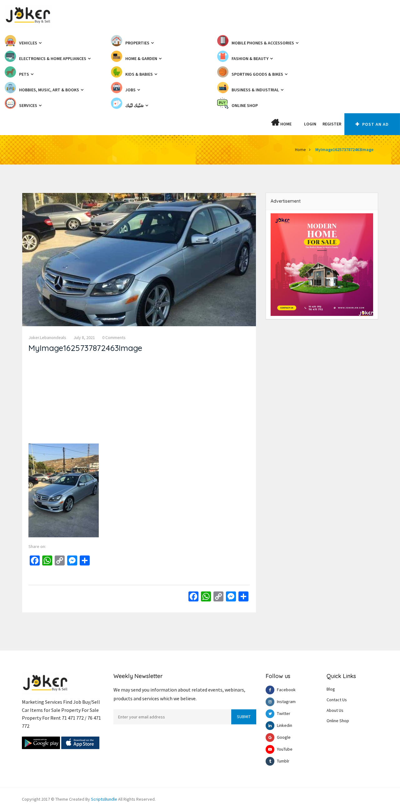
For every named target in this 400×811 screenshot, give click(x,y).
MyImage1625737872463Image (344, 149)
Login (310, 124)
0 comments (114, 337)
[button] (298, 124)
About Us (335, 710)
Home (285, 124)
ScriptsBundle (104, 799)
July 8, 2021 (84, 337)
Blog (331, 689)
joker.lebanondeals (47, 337)
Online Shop (338, 720)
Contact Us (337, 699)
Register (331, 124)
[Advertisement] (139, 400)
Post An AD (375, 124)
